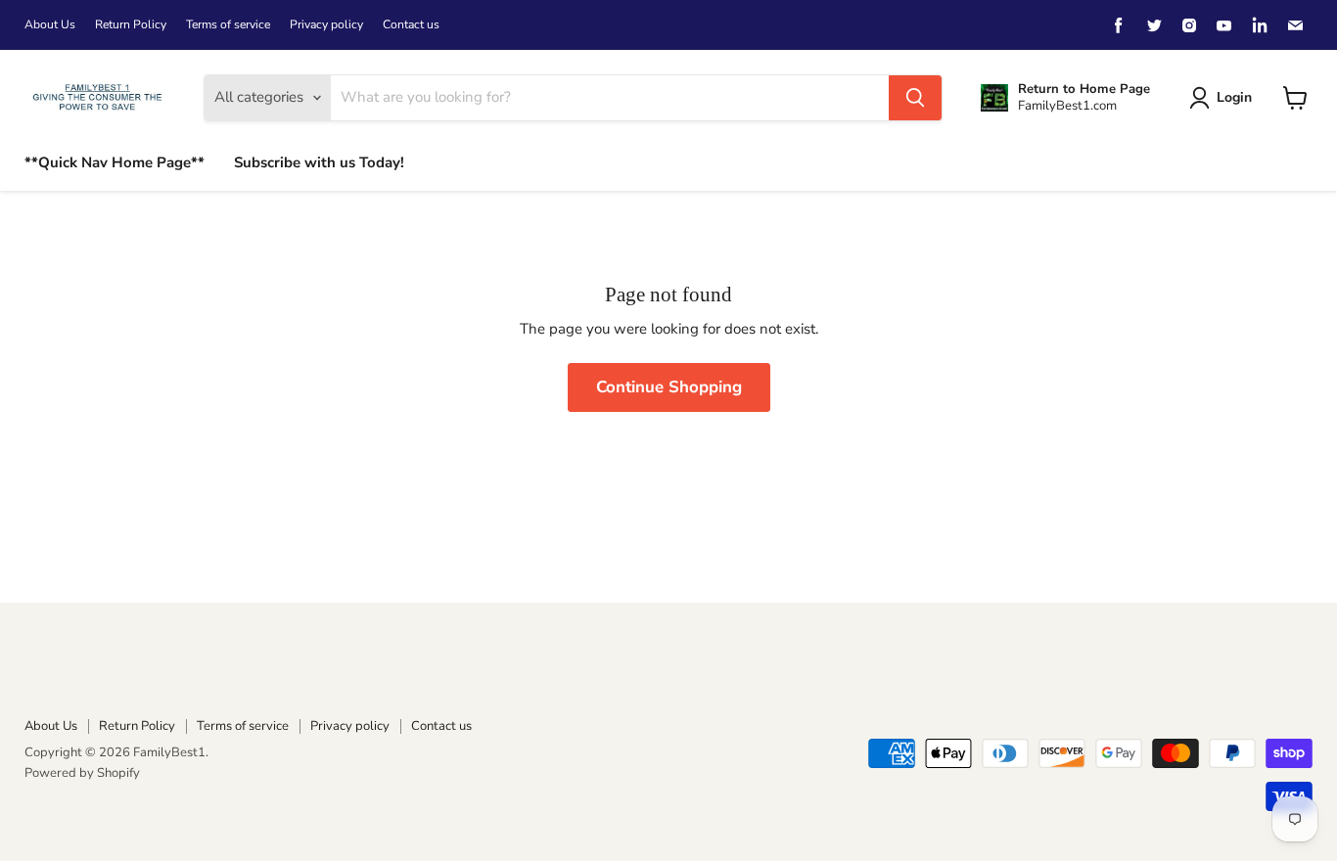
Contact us (411, 24)
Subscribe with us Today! (319, 162)
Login (1234, 97)
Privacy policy (326, 24)
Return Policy (130, 24)
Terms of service (228, 24)
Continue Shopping (669, 387)
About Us (49, 24)
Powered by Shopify (82, 773)
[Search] (915, 97)
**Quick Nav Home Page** (114, 162)
